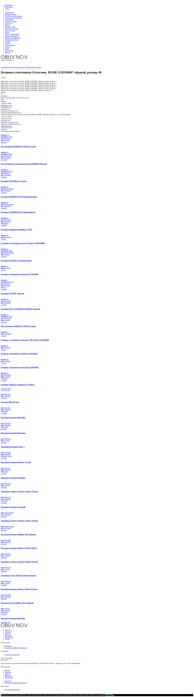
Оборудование (10, 45)
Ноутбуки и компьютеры (13, 16)
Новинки (8, 632)
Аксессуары (9, 50)
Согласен (109, 695)
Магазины (8, 635)
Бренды (7, 634)
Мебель (7, 25)
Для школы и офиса (11, 40)
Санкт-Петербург (7, 60)
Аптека (7, 43)
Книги (7, 32)
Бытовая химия (10, 27)
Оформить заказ (6, 105)
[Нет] (113, 695)
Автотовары (9, 20)
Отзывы (3, 129)
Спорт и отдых (10, 30)
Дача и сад (8, 23)
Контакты (8, 646)
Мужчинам (9, 7)
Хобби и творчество (12, 36)
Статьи (7, 639)
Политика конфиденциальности (16, 648)
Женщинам (9, 5)
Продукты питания (11, 29)
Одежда (7, 47)
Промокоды (9, 637)
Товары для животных (12, 38)
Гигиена (8, 41)
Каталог (7, 630)
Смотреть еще (5, 389)
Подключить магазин (12, 655)
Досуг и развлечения (12, 34)
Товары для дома (10, 21)
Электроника (9, 12)
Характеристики (6, 128)
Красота (7, 52)
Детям (7, 9)
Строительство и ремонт (13, 18)
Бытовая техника (11, 14)
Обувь (7, 49)
